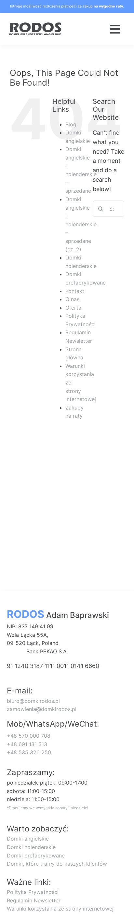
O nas (72, 299)
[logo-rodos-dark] (36, 24)
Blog (70, 124)
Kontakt (74, 291)
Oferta (73, 307)
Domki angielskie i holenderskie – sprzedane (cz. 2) (81, 224)
